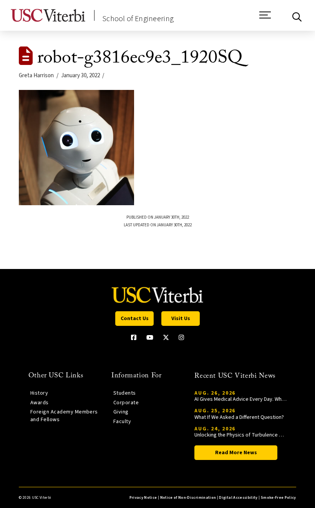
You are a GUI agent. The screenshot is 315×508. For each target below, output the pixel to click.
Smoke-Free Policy (278, 497)
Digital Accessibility (238, 497)
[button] (265, 18)
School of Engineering (138, 18)
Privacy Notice (143, 497)
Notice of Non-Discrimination (188, 497)
